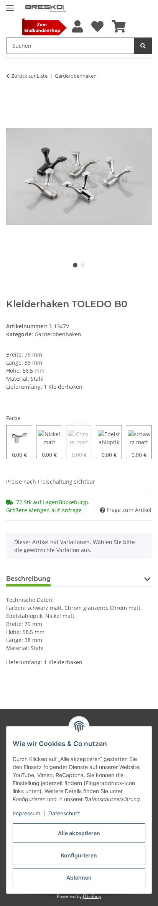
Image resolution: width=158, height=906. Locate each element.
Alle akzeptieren (79, 833)
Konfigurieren (79, 855)
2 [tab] (83, 265)
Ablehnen (79, 877)
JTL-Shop (92, 896)
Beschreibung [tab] (28, 578)
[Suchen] (143, 45)
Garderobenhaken (58, 334)
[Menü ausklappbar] (10, 5)
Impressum (26, 813)
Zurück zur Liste (30, 75)
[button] (77, 26)
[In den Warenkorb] (12, 99)
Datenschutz (64, 813)
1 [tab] (75, 265)
